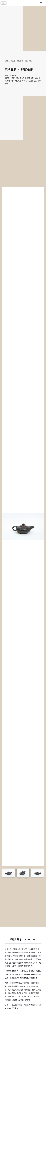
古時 (27, 81)
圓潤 (23, 81)
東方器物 (23, 78)
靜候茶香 (10, 81)
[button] (5, 872)
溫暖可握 (33, 81)
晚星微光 (18, 81)
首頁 (6, 61)
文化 (36, 78)
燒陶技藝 (30, 78)
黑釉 (17, 78)
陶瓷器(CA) (14, 75)
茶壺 (13, 78)
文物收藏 (12, 61)
